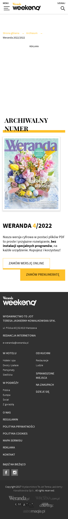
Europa (6, 395)
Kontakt (9, 454)
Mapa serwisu (12, 440)
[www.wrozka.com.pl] (47, 498)
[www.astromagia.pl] (34, 511)
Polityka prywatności (19, 426)
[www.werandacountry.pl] (46, 505)
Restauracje (42, 360)
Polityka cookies (15, 433)
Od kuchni (43, 353)
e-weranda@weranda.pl (16, 343)
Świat (6, 399)
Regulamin (10, 419)
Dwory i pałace (11, 365)
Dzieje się (42, 392)
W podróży (11, 383)
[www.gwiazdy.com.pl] (24, 505)
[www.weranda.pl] (19, 498)
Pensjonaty (9, 370)
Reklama (9, 447)
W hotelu (9, 353)
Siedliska (7, 374)
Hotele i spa (9, 360)
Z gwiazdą (8, 404)
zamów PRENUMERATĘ (42, 274)
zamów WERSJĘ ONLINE (26, 263)
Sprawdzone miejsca (45, 375)
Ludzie (39, 365)
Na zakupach (45, 385)
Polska (6, 390)
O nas (7, 412)
